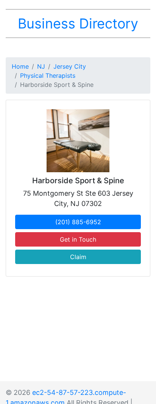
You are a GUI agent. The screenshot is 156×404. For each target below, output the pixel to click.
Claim (78, 257)
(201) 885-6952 (78, 222)
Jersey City (69, 66)
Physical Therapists (47, 75)
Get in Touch (78, 239)
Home (20, 66)
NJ (41, 66)
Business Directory (78, 23)
